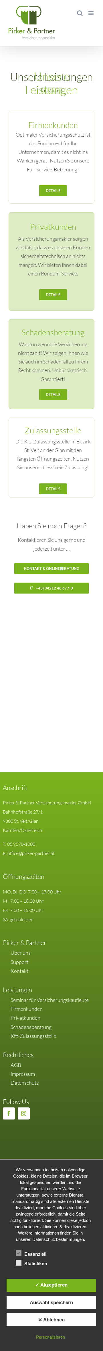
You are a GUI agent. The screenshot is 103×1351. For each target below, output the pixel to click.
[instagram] (24, 1113)
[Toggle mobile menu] (91, 13)
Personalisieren (50, 1337)
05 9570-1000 (21, 844)
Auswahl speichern (51, 1302)
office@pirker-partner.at (31, 853)
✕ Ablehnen (51, 1319)
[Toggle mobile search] (80, 13)
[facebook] (9, 1113)
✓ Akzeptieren (51, 1284)
